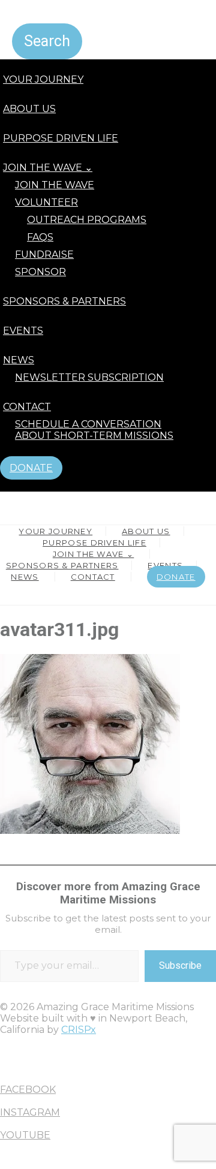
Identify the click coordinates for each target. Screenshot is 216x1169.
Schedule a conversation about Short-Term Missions (94, 429)
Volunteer (46, 202)
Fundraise (44, 254)
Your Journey (43, 79)
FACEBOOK (28, 1089)
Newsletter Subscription (89, 377)
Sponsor (40, 272)
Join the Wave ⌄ (47, 167)
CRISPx (78, 1029)
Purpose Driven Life (60, 138)
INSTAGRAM (30, 1112)
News (18, 360)
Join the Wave (54, 185)
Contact (27, 406)
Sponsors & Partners (64, 301)
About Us (29, 109)
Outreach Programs (86, 219)
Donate (31, 468)
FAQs (40, 237)
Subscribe (180, 965)
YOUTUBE (25, 1135)
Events (23, 330)
